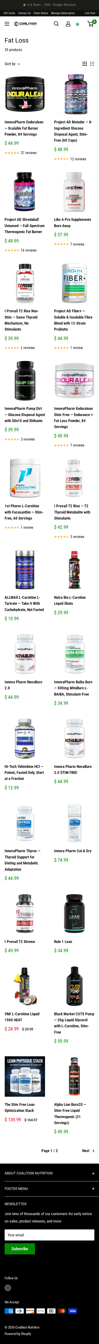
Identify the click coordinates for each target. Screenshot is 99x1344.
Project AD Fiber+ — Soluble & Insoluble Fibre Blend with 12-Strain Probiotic (73, 320)
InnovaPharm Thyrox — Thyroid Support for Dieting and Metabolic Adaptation (22, 859)
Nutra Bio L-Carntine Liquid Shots (70, 600)
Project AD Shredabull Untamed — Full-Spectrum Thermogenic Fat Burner (25, 225)
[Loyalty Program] (77, 24)
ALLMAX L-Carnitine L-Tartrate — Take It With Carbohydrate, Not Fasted (24, 603)
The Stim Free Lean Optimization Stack (20, 1107)
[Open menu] (7, 24)
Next (85, 1150)
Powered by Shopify (18, 1334)
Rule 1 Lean (63, 941)
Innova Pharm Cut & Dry (72, 850)
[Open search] (56, 23)
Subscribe (20, 1248)
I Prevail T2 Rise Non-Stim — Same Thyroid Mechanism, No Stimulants (22, 320)
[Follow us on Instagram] (8, 1287)
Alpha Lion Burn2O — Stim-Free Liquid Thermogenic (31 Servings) (70, 1113)
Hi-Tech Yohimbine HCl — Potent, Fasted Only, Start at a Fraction (24, 772)
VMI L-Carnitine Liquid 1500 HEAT (22, 1017)
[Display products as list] (92, 64)
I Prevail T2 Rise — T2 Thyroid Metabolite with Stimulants (72, 512)
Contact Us (24, 13)
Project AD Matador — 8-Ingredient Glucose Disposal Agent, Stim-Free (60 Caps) (73, 131)
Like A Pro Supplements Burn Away (72, 222)
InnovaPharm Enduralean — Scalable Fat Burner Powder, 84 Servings (24, 128)
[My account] (68, 23)
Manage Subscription (63, 13)
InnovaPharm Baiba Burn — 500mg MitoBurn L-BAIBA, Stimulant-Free (73, 688)
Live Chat (90, 13)
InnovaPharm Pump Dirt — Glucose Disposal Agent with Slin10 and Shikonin (25, 414)
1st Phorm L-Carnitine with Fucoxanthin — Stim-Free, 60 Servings (24, 512)
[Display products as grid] (85, 64)
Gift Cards (9, 13)
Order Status (41, 13)
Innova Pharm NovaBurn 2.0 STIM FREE (73, 769)
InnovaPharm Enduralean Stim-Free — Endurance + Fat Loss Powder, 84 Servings (73, 417)
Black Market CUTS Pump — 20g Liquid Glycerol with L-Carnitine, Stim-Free (74, 1023)
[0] (90, 24)
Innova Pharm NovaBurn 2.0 (23, 685)
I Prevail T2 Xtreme (20, 941)
